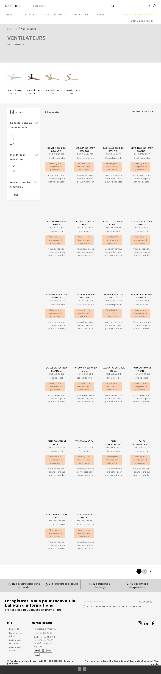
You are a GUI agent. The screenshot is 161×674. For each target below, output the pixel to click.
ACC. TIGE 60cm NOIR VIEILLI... (56, 516)
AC (14, 166)
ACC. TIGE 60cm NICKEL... (85, 516)
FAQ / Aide (14, 629)
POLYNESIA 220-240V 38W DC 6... (142, 223)
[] (113, 6)
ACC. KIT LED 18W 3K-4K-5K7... (57, 223)
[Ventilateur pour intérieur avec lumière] (33, 77)
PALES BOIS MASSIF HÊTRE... (57, 443)
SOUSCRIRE (145, 601)
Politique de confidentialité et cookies (131, 661)
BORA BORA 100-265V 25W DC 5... (142, 296)
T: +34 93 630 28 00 (43, 633)
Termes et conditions (96, 661)
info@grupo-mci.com (45, 629)
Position (148, 111)
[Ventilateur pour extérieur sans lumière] (14, 77)
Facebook (153, 623)
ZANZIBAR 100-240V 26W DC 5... (85, 296)
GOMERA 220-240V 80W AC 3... (57, 149)
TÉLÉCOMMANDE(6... (85, 441)
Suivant (150, 571)
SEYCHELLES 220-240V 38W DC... (114, 149)
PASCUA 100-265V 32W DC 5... (85, 369)
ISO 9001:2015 (55, 661)
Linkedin (146, 623)
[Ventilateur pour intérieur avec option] (52, 77)
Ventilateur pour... (16, 92)
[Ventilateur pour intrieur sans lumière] (71, 77)
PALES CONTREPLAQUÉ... (113, 443)
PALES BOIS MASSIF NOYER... (142, 369)
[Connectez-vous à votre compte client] (154, 7)
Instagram (140, 623)
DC (14, 170)
